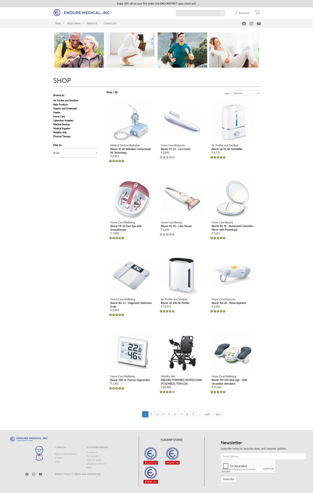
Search (222, 13)
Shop (58, 23)
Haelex (56, 112)
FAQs (89, 467)
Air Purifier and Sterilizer (65, 100)
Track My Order (94, 460)
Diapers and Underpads (65, 108)
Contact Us (110, 23)
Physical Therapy (62, 136)
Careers (58, 457)
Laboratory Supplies (63, 120)
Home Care (59, 116)
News (57, 461)
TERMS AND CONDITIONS (87, 474)
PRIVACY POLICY (63, 474)
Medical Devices (61, 124)
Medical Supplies (61, 128)
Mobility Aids (60, 132)
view (112, 102)
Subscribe (228, 479)
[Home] (83, 12)
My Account (92, 456)
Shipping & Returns (96, 463)
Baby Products (60, 104)
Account (244, 13)
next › (208, 414)
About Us (92, 23)
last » (218, 414)
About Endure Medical (66, 454)
